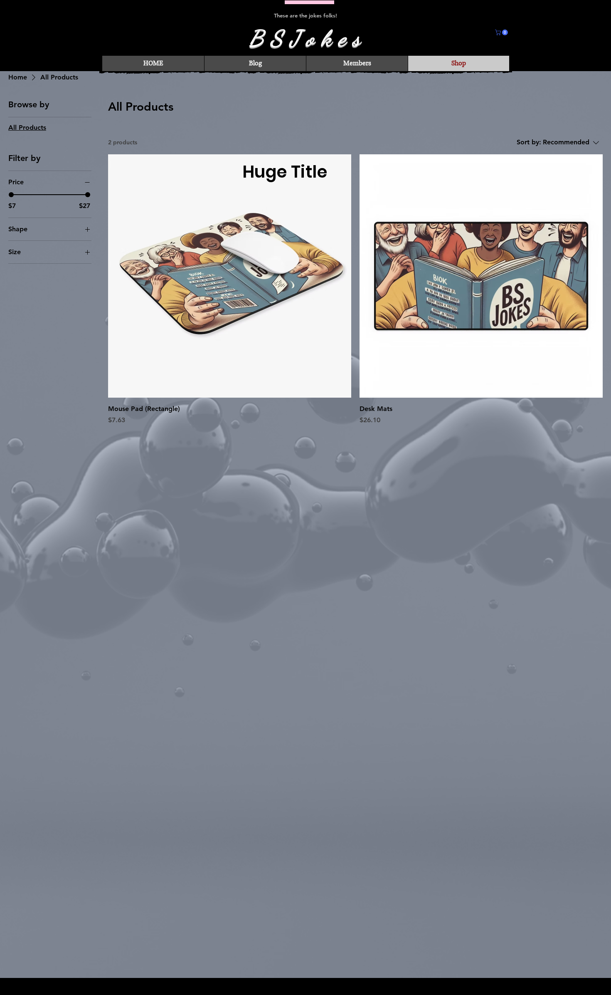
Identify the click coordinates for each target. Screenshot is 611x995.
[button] (502, 32)
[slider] (11, 195)
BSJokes (308, 38)
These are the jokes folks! (305, 15)
